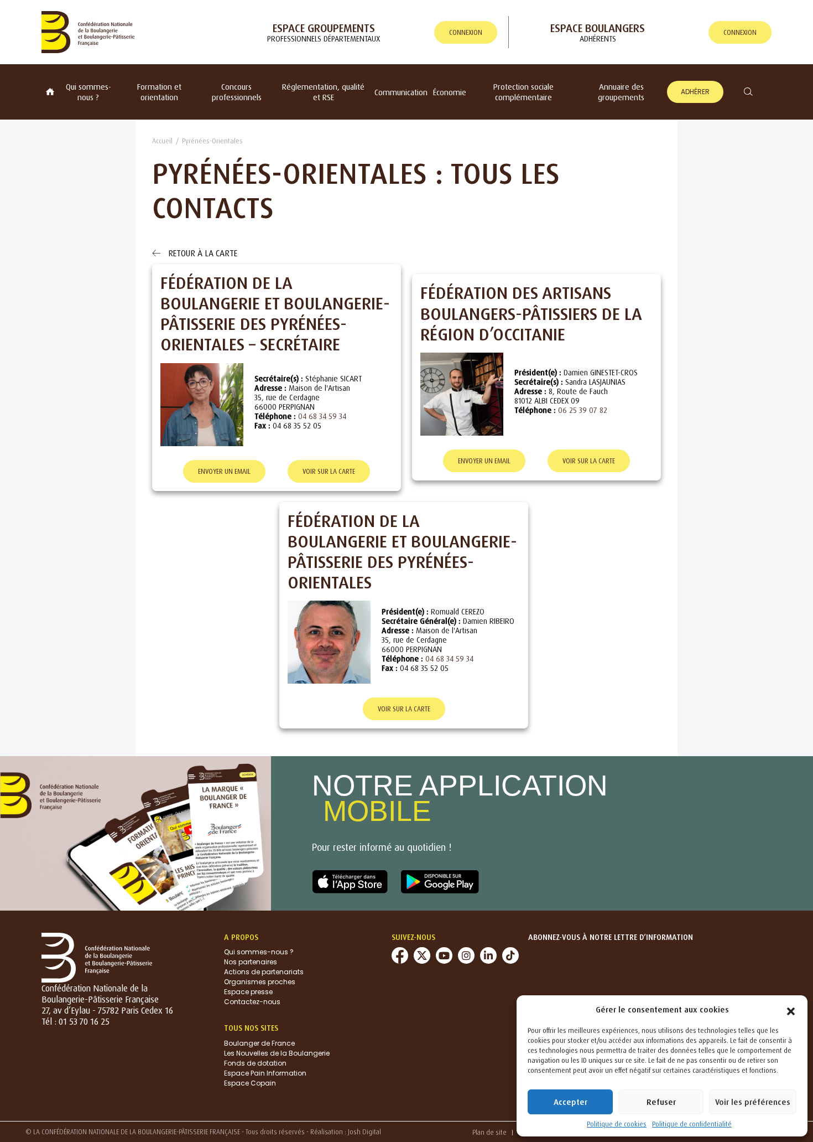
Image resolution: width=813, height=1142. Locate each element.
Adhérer (695, 91)
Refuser (661, 1102)
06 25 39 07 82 (582, 410)
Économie (449, 92)
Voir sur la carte (329, 471)
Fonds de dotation (255, 1063)
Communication (401, 92)
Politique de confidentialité (692, 1124)
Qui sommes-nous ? (88, 91)
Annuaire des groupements (621, 91)
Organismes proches (259, 981)
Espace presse (248, 991)
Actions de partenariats (264, 971)
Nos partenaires (250, 962)
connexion (465, 32)
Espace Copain (250, 1083)
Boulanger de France (259, 1043)
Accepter (570, 1102)
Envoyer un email (224, 471)
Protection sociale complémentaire (523, 91)
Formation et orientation (159, 91)
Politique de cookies (617, 1124)
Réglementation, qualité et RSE (323, 91)
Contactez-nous (252, 1001)
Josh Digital (364, 1132)
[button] (790, 1009)
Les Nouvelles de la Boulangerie (277, 1053)
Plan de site (489, 1132)
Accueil (162, 141)
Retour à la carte (201, 253)
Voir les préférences (752, 1102)
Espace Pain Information (265, 1073)
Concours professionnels (237, 91)
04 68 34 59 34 (322, 416)
